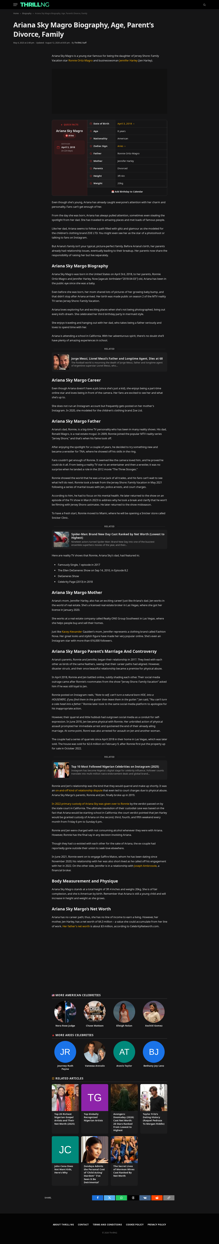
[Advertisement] (109, 91)
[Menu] (15, 4)
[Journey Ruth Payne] (65, 1055)
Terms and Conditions (107, 1224)
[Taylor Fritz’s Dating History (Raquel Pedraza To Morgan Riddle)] (153, 1109)
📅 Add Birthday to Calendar (127, 191)
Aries (122, 146)
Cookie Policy (135, 1224)
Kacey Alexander (72, 631)
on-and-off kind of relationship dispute (78, 790)
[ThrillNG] (35, 4)
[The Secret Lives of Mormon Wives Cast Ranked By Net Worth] (124, 1161)
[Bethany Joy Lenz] (153, 1055)
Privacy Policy (157, 1224)
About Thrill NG (63, 1224)
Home (16, 13)
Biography (26, 13)
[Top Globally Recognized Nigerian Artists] (94, 1109)
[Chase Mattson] (94, 1014)
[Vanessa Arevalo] (94, 1055)
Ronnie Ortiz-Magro (80, 60)
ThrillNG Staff (80, 42)
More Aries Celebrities (74, 1035)
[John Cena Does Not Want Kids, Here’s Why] (65, 1161)
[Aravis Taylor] (124, 1055)
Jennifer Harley (128, 60)
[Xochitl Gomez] (153, 1014)
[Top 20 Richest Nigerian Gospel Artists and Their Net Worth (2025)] (65, 1109)
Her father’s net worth (76, 926)
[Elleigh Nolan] (124, 1014)
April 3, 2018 (126, 123)
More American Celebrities (78, 995)
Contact (83, 1224)
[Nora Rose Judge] (65, 1014)
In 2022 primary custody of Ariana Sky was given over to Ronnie (90, 803)
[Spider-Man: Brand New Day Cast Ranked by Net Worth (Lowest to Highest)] (109, 539)
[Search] (204, 4)
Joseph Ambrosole (145, 866)
